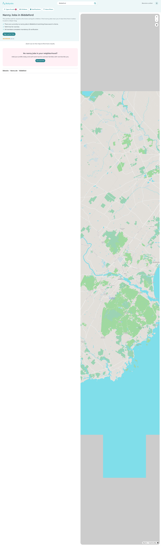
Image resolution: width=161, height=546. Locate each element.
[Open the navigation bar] (156, 3)
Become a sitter (147, 3)
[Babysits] (8, 3)
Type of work (10, 9)
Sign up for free (9, 34)
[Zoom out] (156, 20)
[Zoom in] (156, 16)
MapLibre (145, 543)
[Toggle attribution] (158, 543)
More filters (49, 9)
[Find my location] (156, 25)
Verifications (36, 9)
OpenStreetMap (152, 543)
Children (24, 9)
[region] (120, 279)
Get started (40, 60)
